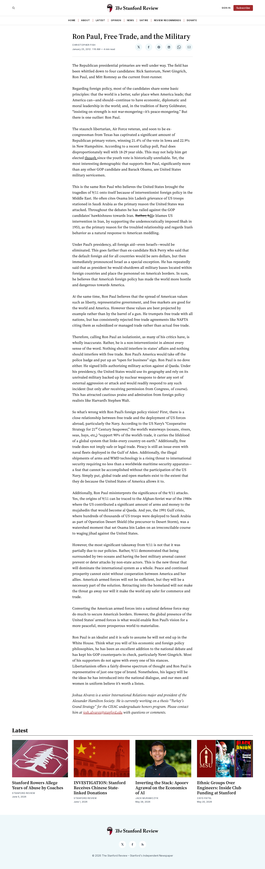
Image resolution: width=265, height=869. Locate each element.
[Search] (13, 7)
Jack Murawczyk (146, 798)
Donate (192, 20)
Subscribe (243, 7)
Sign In (226, 7)
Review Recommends (167, 20)
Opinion (116, 20)
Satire (144, 20)
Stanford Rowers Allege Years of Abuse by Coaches (37, 785)
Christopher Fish (84, 45)
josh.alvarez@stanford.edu (102, 712)
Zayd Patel (204, 798)
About (85, 20)
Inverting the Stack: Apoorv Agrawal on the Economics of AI (161, 788)
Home (71, 20)
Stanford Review (23, 793)
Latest (100, 20)
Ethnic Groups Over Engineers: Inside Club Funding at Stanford (219, 788)
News (130, 20)
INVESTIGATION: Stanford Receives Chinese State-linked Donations (100, 788)
